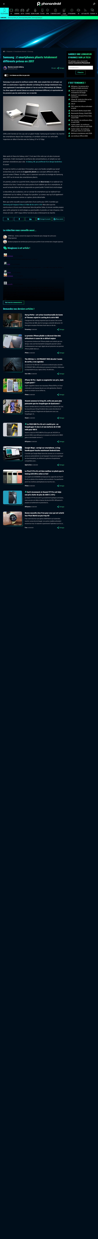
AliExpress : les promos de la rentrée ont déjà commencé (80, 87)
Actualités (85, 13)
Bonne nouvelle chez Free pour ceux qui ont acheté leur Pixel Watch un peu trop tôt (44, 514)
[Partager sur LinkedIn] (30, 219)
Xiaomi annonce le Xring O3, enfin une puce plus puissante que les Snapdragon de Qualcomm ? (43, 402)
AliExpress (28, 441)
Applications (28, 465)
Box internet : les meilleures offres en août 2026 (81, 121)
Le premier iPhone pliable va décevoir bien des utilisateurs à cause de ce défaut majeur (43, 337)
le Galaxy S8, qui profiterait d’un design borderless (44, 161)
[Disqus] (33, 277)
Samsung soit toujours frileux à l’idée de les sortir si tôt (22, 204)
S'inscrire (81, 72)
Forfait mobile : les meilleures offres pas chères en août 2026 (80, 130)
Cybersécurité (55, 13)
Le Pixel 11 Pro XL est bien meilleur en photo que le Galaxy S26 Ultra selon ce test (44, 472)
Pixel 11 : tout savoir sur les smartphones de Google (79, 91)
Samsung (30, 51)
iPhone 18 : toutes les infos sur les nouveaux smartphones (81, 100)
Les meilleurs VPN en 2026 (79, 136)
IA (78, 13)
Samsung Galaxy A (13, 18)
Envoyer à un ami (45, 219)
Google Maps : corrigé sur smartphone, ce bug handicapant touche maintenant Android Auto (42, 449)
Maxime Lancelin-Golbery (16, 67)
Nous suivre (59, 219)
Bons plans (35, 13)
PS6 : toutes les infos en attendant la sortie (81, 107)
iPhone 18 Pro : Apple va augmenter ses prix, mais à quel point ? (44, 381)
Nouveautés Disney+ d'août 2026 (81, 113)
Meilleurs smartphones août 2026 (81, 133)
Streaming (72, 13)
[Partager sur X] (8, 219)
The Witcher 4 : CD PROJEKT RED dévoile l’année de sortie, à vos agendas (43, 360)
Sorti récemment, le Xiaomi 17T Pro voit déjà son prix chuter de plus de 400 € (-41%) (43, 493)
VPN (47, 13)
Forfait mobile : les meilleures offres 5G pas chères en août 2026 (81, 125)
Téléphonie (4, 13)
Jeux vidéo (28, 374)
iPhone (27, 353)
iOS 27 (73, 104)
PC (11, 13)
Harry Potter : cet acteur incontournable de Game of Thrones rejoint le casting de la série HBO (44, 316)
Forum (92, 13)
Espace (27, 13)
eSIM (63, 14)
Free (26, 528)
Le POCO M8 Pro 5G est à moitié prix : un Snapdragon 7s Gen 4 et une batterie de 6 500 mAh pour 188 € (42, 427)
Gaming (16, 13)
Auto (22, 13)
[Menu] (4, 4)
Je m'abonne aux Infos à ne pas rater (20, 75)
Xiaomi (27, 418)
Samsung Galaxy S (37, 18)
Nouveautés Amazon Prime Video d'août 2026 (81, 117)
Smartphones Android (20, 51)
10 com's (53, 68)
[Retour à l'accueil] (49, 4)
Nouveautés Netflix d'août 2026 (81, 111)
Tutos (42, 13)
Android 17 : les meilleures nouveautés (79, 96)
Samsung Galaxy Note (25, 18)
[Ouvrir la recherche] (94, 4)
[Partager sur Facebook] (19, 219)
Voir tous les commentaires (13, 302)
